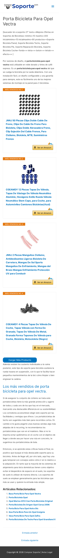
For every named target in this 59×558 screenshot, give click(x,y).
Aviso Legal (47, 552)
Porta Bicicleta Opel (18, 497)
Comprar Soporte (32, 552)
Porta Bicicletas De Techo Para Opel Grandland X (32, 519)
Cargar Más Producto (20, 360)
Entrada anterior (30, 533)
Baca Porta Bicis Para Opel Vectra (25, 494)
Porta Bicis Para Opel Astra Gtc (23, 508)
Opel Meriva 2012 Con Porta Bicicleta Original (31, 501)
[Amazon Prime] (49, 143)
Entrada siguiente (29, 540)
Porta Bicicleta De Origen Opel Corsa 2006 (29, 505)
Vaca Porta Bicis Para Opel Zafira (24, 516)
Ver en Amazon (44, 147)
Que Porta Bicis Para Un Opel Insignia (27, 512)
